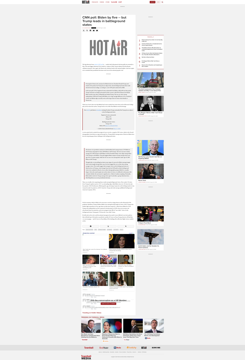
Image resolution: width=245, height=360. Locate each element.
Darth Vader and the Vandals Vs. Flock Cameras (148, 246)
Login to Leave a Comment (108, 303)
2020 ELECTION (89, 229)
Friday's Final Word (144, 223)
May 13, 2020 (117, 128)
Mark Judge (141, 92)
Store (107, 2)
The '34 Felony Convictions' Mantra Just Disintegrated (152, 334)
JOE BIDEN (116, 229)
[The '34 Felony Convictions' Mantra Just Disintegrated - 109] (154, 326)
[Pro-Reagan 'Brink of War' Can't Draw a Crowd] (150, 103)
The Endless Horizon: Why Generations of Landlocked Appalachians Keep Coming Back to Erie (152, 49)
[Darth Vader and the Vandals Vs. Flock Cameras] (150, 236)
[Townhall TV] (114, 2)
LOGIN (158, 2)
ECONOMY (109, 229)
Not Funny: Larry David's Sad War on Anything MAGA (150, 157)
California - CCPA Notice (142, 352)
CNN (96, 229)
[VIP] (120, 2)
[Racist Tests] (150, 171)
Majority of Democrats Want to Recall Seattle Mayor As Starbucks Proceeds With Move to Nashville (112, 336)
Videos (102, 2)
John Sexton (141, 249)
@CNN (88, 110)
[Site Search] (162, 2)
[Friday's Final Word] (150, 213)
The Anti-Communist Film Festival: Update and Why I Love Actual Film (149, 89)
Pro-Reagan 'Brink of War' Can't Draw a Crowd (150, 113)
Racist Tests (142, 180)
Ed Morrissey (86, 28)
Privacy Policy (129, 352)
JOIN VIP (153, 2)
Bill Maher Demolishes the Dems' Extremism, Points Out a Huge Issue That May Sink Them (132, 335)
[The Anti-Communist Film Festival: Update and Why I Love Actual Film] (150, 79)
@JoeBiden (99, 110)
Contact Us (134, 352)
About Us (100, 352)
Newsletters (112, 352)
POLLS (121, 229)
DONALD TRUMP (101, 229)
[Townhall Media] (86, 357)
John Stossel (142, 182)
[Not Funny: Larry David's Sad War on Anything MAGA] (150, 147)
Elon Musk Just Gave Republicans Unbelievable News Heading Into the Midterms (90, 335)
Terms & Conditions (122, 352)
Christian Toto (142, 116)
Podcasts (95, 2)
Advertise (116, 352)
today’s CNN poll (98, 64)
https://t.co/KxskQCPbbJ (111, 126)
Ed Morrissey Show (106, 352)
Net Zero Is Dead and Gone (148, 57)
